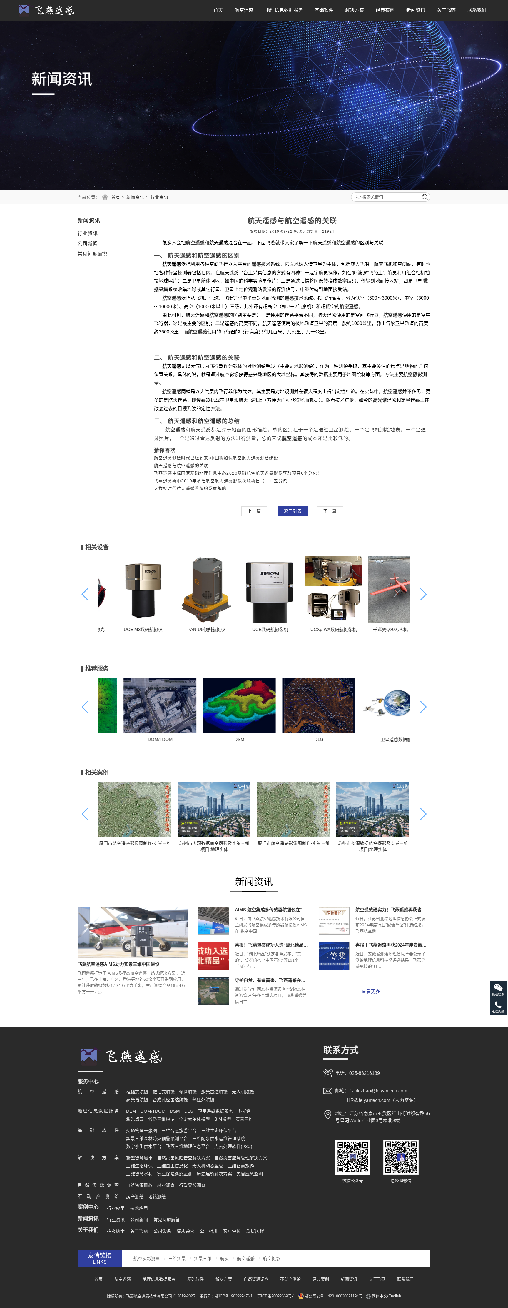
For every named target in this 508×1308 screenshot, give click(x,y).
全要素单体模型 (194, 1119)
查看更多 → (374, 991)
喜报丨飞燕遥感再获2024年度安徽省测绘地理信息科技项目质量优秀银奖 (392, 944)
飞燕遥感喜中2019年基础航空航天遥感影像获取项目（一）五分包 (220, 480)
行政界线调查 (192, 1185)
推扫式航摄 (164, 1091)
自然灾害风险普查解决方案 (183, 1157)
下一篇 (330, 511)
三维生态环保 (139, 1165)
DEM (131, 1111)
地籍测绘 (157, 1196)
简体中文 (379, 1296)
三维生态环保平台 (218, 1130)
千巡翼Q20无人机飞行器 (381, 629)
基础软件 (324, 10)
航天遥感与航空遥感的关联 (181, 465)
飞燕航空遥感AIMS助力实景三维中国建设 (118, 964)
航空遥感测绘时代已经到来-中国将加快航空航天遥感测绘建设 (216, 458)
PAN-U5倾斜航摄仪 (191, 629)
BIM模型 (222, 1119)
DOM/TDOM (135, 739)
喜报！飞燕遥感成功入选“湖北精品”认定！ (271, 944)
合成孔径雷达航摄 (170, 1099)
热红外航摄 (203, 1099)
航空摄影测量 (146, 1258)
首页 (218, 10)
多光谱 (244, 1111)
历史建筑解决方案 (214, 1173)
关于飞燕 (446, 10)
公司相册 (209, 1231)
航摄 (224, 1258)
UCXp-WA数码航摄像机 (317, 629)
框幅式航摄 (137, 1091)
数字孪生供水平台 (143, 1146)
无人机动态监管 (207, 1165)
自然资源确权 (139, 1185)
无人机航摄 (243, 1091)
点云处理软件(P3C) (233, 1146)
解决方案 (354, 10)
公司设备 (162, 1231)
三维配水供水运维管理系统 (218, 1138)
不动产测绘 (290, 1279)
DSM (214, 739)
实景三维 (244, 1119)
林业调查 (166, 1185)
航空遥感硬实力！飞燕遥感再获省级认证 (392, 909)
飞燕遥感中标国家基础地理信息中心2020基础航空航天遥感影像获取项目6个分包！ (238, 473)
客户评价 (232, 1231)
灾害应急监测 (249, 1173)
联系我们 (476, 10)
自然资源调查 (256, 1279)
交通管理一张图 (141, 1130)
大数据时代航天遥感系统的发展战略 (190, 488)
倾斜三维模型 (161, 1119)
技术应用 (139, 1208)
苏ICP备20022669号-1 (276, 1296)
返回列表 (293, 511)
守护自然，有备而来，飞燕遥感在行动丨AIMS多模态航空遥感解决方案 (271, 980)
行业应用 (116, 1208)
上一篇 (254, 511)
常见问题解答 (93, 253)
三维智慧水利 (139, 1173)
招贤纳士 (116, 1231)
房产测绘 (135, 1196)
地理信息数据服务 (284, 10)
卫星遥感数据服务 (373, 739)
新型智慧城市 (139, 1157)
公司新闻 (88, 243)
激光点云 (135, 1119)
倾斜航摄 (188, 1091)
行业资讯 (160, 197)
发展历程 (255, 1231)
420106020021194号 (345, 1296)
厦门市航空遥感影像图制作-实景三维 (135, 843)
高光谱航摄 (137, 1099)
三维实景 (177, 1258)
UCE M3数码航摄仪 (127, 629)
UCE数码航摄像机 (254, 629)
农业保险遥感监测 (174, 1173)
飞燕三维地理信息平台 (188, 1146)
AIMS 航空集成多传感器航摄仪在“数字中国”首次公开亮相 (271, 909)
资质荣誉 (185, 1231)
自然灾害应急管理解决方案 (240, 1157)
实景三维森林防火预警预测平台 (157, 1138)
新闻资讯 (415, 10)
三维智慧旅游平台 (179, 1130)
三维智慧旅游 (241, 1165)
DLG (293, 739)
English (394, 1296)
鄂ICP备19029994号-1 (234, 1296)
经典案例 (385, 10)
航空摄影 (271, 1258)
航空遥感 (244, 10)
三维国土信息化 (172, 1165)
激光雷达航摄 (214, 1091)
